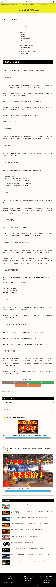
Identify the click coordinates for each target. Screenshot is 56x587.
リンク (22, 49)
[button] (52, 409)
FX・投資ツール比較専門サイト (9, 582)
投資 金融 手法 (28, 578)
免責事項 (23, 32)
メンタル (46, 578)
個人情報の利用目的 (25, 38)
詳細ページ (28, 437)
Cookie (22, 40)
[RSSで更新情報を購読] (28, 385)
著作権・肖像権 (24, 53)
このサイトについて (24, 29)
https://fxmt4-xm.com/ (36, 70)
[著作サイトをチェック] (15, 382)
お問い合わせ (28, 580)
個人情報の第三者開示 (26, 47)
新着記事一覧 (46, 582)
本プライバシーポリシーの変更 (28, 51)
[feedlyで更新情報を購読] (41, 382)
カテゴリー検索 (46, 580)
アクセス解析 (24, 42)
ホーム (9, 576)
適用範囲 (23, 36)
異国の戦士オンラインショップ (46, 576)
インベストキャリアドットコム (28, 1)
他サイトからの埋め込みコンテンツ (29, 45)
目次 (26, 27)
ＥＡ (10, 580)
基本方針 (23, 34)
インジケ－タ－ (9, 578)
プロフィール (28, 582)
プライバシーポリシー (28, 576)
